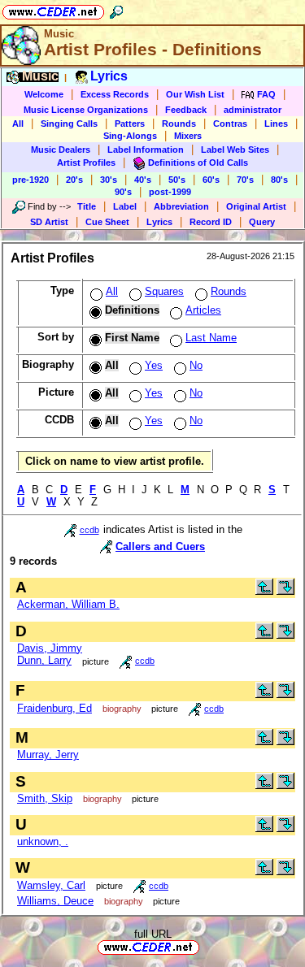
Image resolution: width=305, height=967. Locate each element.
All (18, 123)
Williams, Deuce (55, 901)
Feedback (186, 110)
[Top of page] (264, 591)
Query (262, 222)
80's (279, 179)
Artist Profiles (86, 162)
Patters (130, 123)
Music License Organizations (86, 110)
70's (245, 179)
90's (123, 192)
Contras (230, 123)
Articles (203, 310)
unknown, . (42, 841)
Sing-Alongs (130, 136)
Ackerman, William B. (68, 604)
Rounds (179, 123)
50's (176, 179)
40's (142, 179)
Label (125, 206)
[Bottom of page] (285, 591)
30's (108, 179)
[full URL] (206, 946)
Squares (164, 291)
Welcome (43, 94)
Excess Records (115, 94)
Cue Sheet (107, 222)
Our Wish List (195, 94)
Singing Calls (69, 123)
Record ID (211, 222)
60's (211, 179)
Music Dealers (60, 149)
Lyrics (159, 222)
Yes (154, 365)
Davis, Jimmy (49, 648)
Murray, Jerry (48, 754)
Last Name (211, 338)
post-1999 (170, 192)
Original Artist (256, 206)
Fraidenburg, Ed (54, 708)
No (196, 365)
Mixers (188, 136)
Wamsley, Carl (51, 885)
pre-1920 (30, 179)
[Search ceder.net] (116, 9)
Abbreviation (181, 206)
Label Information (145, 149)
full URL (153, 934)
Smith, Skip (44, 798)
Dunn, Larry (44, 660)
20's (74, 179)
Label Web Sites (235, 149)
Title (86, 206)
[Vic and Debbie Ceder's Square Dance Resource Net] (53, 9)
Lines (276, 123)
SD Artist (49, 222)
